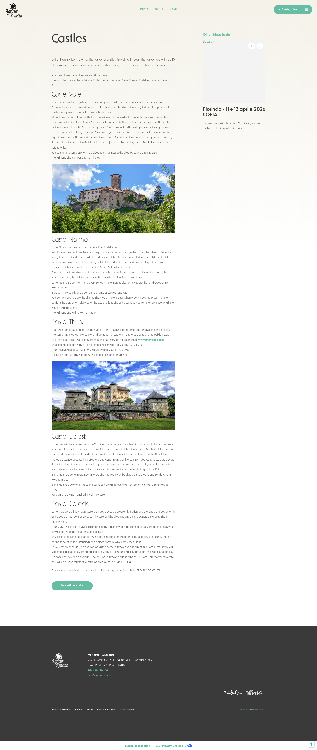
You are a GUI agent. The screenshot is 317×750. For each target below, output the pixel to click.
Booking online (289, 9)
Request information (72, 585)
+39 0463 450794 (98, 670)
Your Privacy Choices (169, 745)
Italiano (144, 9)
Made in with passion (252, 710)
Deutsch (159, 9)
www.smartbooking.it (151, 340)
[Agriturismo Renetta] (13, 10)
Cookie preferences (106, 710)
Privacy (78, 710)
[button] (249, 45)
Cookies (89, 710)
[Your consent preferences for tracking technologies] (311, 744)
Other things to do (216, 35)
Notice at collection (137, 745)
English (173, 9)
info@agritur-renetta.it (101, 675)
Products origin (127, 710)
